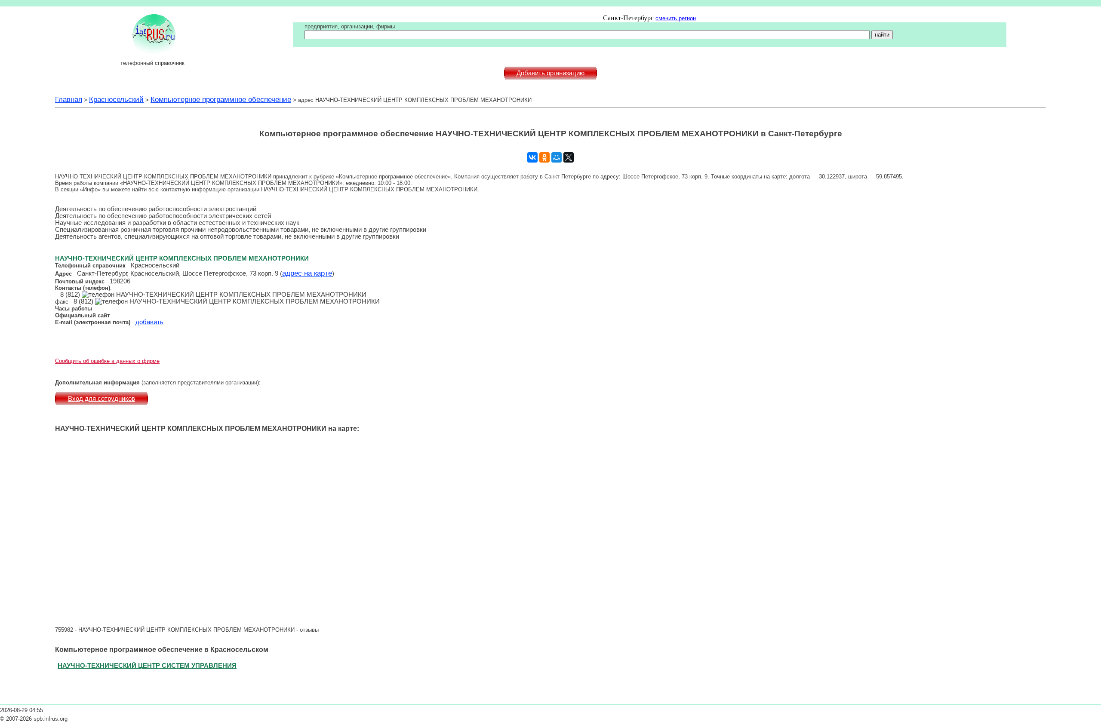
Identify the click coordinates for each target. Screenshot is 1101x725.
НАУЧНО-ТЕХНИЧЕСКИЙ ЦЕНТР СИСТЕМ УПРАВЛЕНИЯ (147, 665)
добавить (149, 322)
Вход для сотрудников (101, 398)
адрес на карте (307, 273)
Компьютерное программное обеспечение (221, 99)
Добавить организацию (550, 73)
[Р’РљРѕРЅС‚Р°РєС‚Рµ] (532, 157)
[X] (568, 157)
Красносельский (116, 99)
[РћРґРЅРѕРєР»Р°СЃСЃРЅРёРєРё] (544, 157)
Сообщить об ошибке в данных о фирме (107, 361)
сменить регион (675, 18)
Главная (68, 99)
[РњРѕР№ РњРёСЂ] (556, 157)
